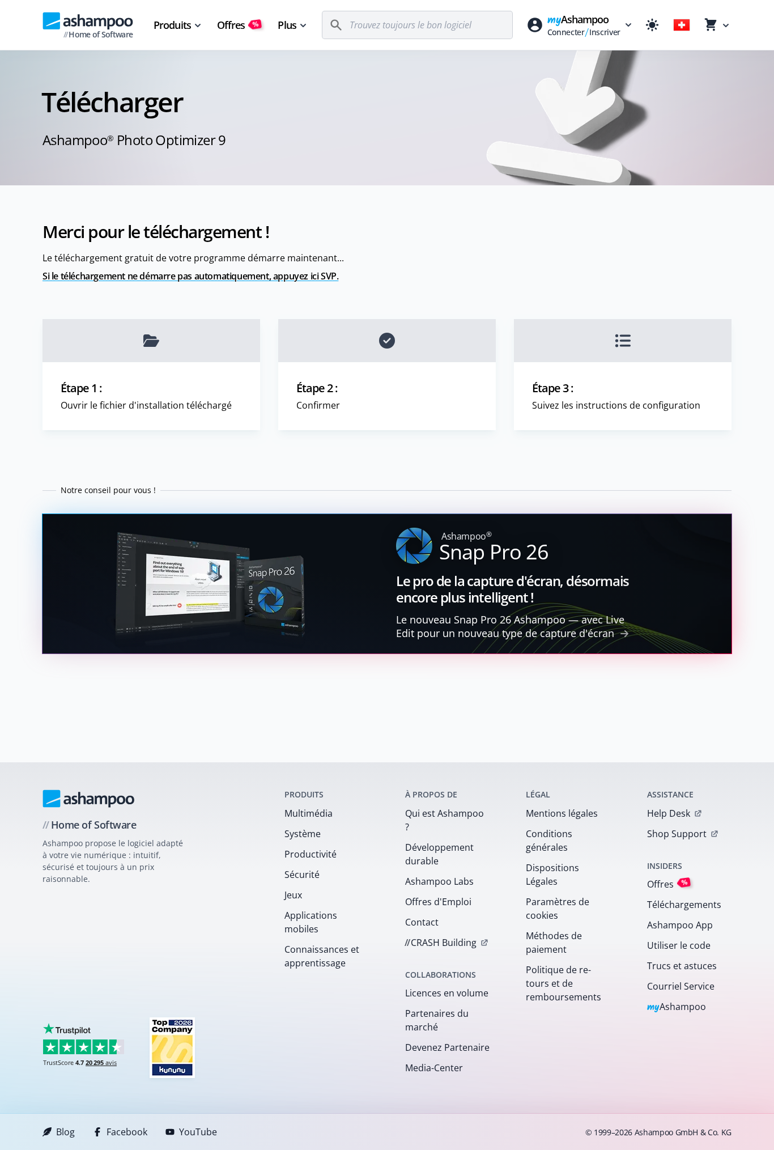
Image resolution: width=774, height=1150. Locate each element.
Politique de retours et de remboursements (563, 983)
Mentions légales (562, 813)
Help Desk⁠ (668, 813)
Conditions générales (549, 841)
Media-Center (434, 1068)
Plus (287, 25)
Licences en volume (446, 993)
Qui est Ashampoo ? (444, 820)
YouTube (198, 1132)
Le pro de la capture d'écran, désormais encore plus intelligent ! (512, 588)
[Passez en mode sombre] (652, 25)
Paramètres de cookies (557, 909)
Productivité (310, 854)
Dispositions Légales (552, 875)
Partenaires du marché (437, 1020)
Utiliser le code (679, 945)
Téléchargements (684, 904)
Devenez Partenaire (447, 1047)
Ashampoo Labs (439, 881)
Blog (65, 1132)
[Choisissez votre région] (681, 25)
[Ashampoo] (88, 798)
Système (302, 834)
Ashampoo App (680, 925)
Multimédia (308, 813)
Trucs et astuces (682, 966)
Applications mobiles (310, 922)
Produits (172, 25)
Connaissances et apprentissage (321, 956)
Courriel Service (681, 986)
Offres (238, 25)
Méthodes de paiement (554, 943)
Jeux (293, 895)
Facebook (127, 1132)
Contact (422, 922)
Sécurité (302, 874)
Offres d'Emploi (438, 902)
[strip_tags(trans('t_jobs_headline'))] (172, 1047)
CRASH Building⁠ (441, 942)
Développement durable (439, 854)
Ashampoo (677, 1007)
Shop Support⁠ (677, 834)
